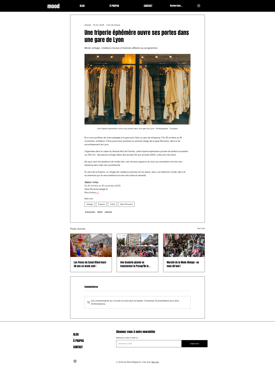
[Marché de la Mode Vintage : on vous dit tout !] (184, 245)
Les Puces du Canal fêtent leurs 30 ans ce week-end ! (90, 264)
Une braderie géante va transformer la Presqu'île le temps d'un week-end (134, 264)
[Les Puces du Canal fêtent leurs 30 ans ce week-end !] (91, 245)
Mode (99, 212)
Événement (90, 212)
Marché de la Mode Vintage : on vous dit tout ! (183, 264)
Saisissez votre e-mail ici (127, 338)
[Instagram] (199, 5)
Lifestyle (108, 212)
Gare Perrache (126, 204)
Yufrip (112, 204)
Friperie (101, 204)
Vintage (89, 204)
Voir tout (201, 228)
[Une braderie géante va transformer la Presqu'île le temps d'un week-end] (137, 245)
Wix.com (155, 362)
